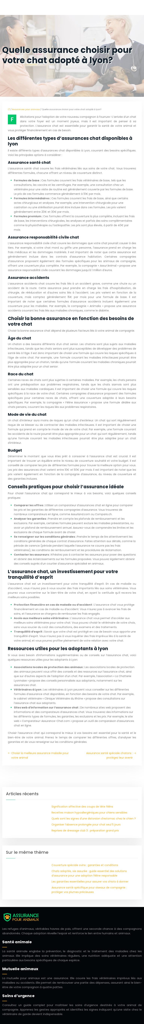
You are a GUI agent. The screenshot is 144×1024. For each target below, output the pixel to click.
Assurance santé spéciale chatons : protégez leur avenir (109, 755)
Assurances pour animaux (26, 109)
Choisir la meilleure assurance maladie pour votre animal (40, 755)
